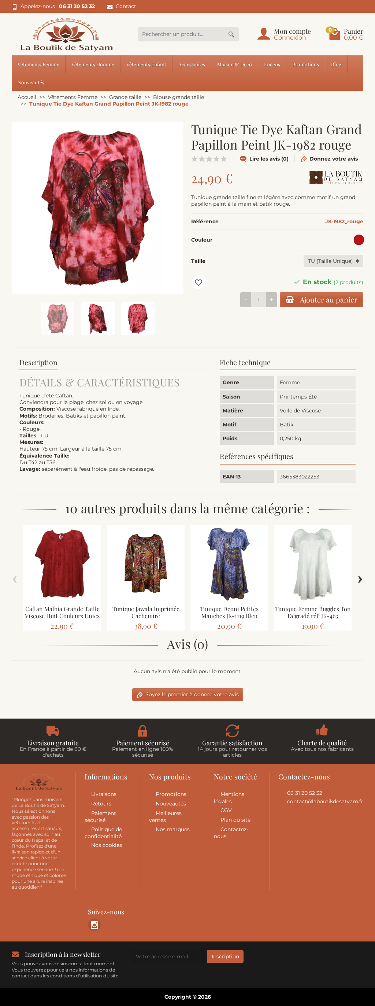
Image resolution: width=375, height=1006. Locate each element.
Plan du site (235, 819)
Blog (336, 64)
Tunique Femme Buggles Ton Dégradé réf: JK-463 (313, 612)
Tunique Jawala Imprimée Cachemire (145, 612)
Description (38, 362)
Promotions (305, 64)
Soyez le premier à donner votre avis (192, 694)
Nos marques (173, 829)
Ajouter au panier (328, 299)
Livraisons (103, 794)
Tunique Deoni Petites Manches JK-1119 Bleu (229, 612)
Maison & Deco (234, 64)
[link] (94, 924)
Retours (101, 803)
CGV (226, 810)
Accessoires (191, 64)
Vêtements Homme (92, 64)
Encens (272, 64)
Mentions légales (229, 797)
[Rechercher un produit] (231, 34)
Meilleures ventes (165, 816)
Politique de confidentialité (103, 833)
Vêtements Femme (38, 64)
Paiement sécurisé (100, 816)
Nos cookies (106, 845)
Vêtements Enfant (146, 64)
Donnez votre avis (333, 158)
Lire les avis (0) (269, 158)
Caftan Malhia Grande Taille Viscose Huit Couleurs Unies (62, 612)
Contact (126, 6)
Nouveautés (31, 82)
